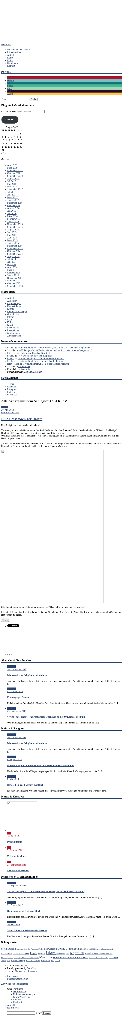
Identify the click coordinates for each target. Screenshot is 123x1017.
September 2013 (15, 286)
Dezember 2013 (14, 278)
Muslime (45, 957)
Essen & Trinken (15, 306)
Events (10, 309)
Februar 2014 (13, 272)
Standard (11, 666)
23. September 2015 (16, 864)
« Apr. (4, 153)
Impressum (12, 976)
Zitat (9, 83)
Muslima (35, 957)
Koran (87, 954)
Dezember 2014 (14, 245)
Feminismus (83, 949)
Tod (8, 960)
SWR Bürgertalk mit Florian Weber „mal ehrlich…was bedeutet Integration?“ (54, 347)
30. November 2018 (16, 669)
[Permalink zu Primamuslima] (22, 830)
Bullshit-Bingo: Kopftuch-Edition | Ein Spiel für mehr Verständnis (40, 765)
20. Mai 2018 (13, 924)
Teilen (5, 620)
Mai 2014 (11, 264)
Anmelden (12, 1005)
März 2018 (12, 186)
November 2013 (15, 280)
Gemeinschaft (6, 954)
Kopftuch (77, 953)
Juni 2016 (11, 213)
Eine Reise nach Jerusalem (21, 419)
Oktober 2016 (13, 205)
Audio (10, 94)
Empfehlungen (14, 63)
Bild (9, 77)
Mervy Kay (18, 958)
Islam (9, 319)
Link (9, 88)
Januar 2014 (13, 275)
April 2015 (12, 237)
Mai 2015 (11, 235)
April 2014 (12, 267)
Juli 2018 (11, 181)
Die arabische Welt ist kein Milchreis (25, 911)
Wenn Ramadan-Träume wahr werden (27, 930)
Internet (10, 317)
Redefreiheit (24, 366)
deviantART (13, 394)
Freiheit (98, 949)
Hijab (33, 953)
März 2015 (12, 240)
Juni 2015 (11, 232)
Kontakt (11, 65)
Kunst (10, 57)
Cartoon (52, 948)
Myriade (11, 361)
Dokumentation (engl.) (24, 994)
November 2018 (15, 170)
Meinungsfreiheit (7, 958)
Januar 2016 (13, 221)
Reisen (98, 958)
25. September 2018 (16, 711)
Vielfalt (37, 961)
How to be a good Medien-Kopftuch (33, 353)
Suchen (38, 1013)
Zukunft (57, 961)
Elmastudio (32, 971)
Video (10, 91)
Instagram (11, 389)
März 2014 (12, 270)
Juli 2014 (11, 259)
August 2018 (13, 178)
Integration (41, 953)
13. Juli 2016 (13, 836)
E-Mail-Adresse (9, 111)
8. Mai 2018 (13, 779)
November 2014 (15, 248)
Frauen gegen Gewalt (18, 697)
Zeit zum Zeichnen (33, 372)
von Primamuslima (10, 412)
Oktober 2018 (13, 173)
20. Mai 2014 (7, 410)
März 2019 (12, 168)
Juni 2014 (11, 262)
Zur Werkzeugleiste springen (14, 984)
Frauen (92, 949)
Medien (109, 953)
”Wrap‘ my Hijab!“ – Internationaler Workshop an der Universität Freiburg (46, 717)
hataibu (10, 347)
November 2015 (15, 224)
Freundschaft (107, 949)
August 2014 (13, 256)
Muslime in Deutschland (18, 49)
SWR (116, 958)
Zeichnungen (13, 333)
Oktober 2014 (13, 251)
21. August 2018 (15, 905)
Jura (67, 954)
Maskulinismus (101, 953)
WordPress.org (20, 991)
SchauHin (104, 958)
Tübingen (21, 960)
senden (9, 119)
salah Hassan (13, 363)
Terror (3, 961)
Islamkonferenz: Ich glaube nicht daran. (27, 675)
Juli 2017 (11, 192)
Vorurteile (45, 960)
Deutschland (72, 948)
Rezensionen (13, 330)
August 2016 (13, 208)
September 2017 (15, 189)
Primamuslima (61, 24)
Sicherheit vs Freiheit (18, 870)
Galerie (10, 80)
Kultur (10, 60)
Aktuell (10, 55)
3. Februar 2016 (14, 850)
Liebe (93, 953)
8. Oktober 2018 (15, 691)
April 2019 (12, 165)
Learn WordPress (21, 997)
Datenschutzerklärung (17, 978)
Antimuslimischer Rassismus (28, 949)
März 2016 (12, 216)
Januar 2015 (13, 243)
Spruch (111, 958)
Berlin (41, 949)
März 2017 (12, 197)
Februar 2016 (13, 219)
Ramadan (83, 957)
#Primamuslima (9, 948)
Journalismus (60, 953)
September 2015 (15, 227)
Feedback (17, 1002)
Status (10, 85)
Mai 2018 (11, 184)
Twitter (10, 384)
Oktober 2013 (13, 283)
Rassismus (92, 958)
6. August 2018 (14, 759)
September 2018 (15, 176)
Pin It (9, 654)
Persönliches (13, 327)
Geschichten (13, 314)
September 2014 (15, 253)
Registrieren (13, 1007)
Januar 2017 (13, 200)
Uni (32, 961)
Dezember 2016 (14, 202)
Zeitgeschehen (14, 335)
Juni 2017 (11, 194)
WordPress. (32, 968)
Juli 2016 (11, 211)
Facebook (11, 386)
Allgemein (12, 301)
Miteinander (26, 958)
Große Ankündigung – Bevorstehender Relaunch (41, 358)
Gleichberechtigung (21, 953)
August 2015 (13, 229)
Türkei (28, 961)
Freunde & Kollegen (17, 311)
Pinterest (11, 392)
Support (17, 999)
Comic (61, 948)
